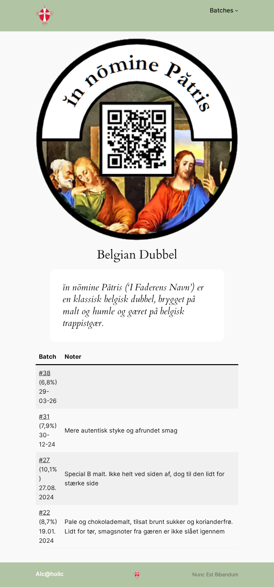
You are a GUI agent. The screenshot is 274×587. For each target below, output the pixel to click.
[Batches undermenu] (236, 10)
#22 (44, 512)
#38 (44, 373)
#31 (44, 416)
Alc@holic (50, 573)
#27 (44, 460)
